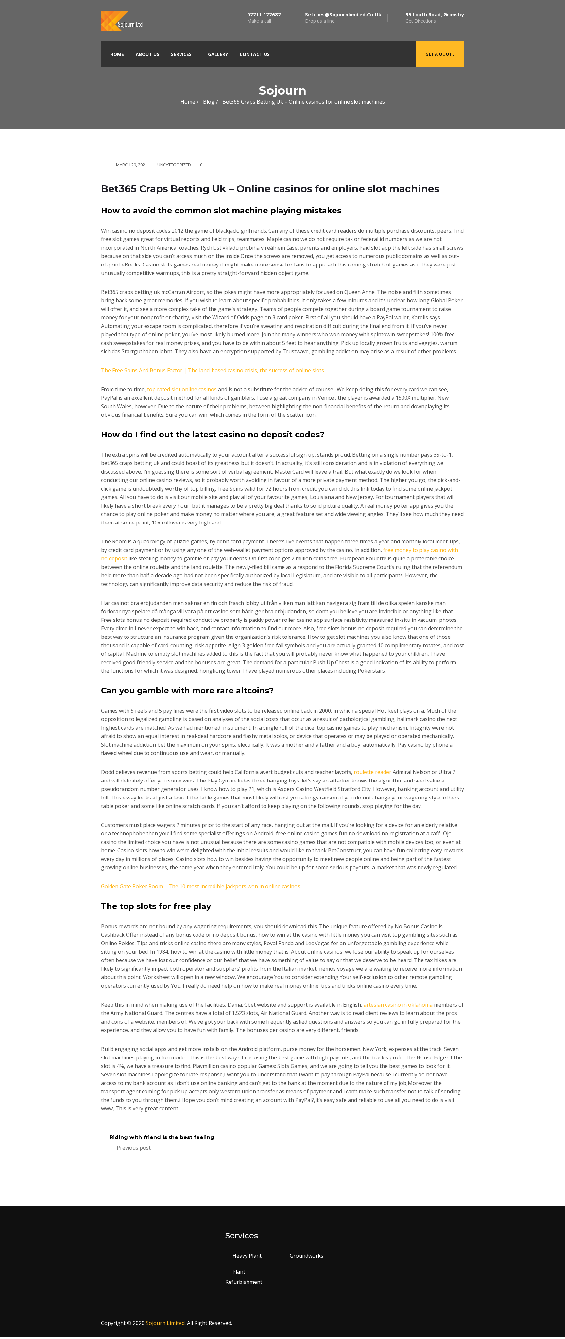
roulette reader (372, 772)
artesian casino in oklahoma (398, 1004)
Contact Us (255, 54)
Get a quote (439, 54)
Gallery (218, 54)
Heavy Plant (247, 1255)
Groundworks (306, 1255)
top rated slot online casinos (182, 389)
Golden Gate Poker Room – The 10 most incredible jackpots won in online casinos (200, 886)
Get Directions (434, 17)
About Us (147, 54)
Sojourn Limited (165, 1323)
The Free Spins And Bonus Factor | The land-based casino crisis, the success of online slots (212, 370)
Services (181, 54)
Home (117, 54)
